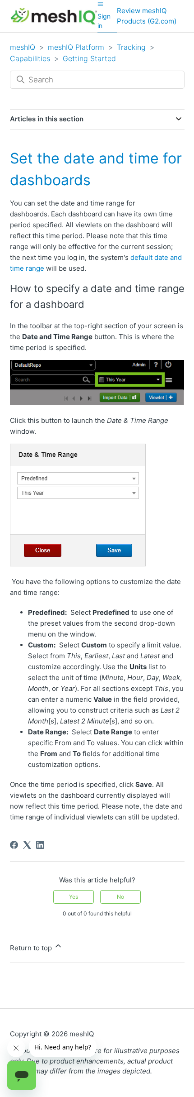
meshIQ (22, 47)
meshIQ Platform (76, 47)
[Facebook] (14, 845)
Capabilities (30, 58)
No (120, 896)
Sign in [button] (104, 20)
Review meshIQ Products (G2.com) (146, 15)
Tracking (131, 47)
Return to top (32, 948)
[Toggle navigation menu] (100, 4)
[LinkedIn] (40, 845)
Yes (73, 896)
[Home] (54, 16)
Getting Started (89, 58)
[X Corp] (27, 845)
